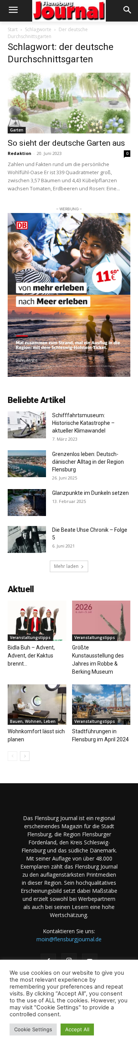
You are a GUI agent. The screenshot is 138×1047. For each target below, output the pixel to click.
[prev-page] (12, 756)
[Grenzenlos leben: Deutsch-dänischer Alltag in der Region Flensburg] (27, 463)
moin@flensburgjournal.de (69, 939)
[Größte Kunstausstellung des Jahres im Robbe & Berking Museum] (101, 621)
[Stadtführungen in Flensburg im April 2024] (101, 704)
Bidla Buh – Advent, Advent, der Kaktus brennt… (31, 655)
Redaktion (19, 153)
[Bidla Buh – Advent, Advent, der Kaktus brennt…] (37, 621)
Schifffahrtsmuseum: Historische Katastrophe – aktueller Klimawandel (83, 423)
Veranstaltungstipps (30, 637)
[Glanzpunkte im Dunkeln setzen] (27, 502)
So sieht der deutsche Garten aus (66, 143)
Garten (16, 130)
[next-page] (25, 756)
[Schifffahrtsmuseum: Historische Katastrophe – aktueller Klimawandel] (27, 424)
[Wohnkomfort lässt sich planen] (37, 704)
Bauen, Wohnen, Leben (33, 721)
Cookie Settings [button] (33, 1029)
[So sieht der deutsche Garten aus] (69, 103)
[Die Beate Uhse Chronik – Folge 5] (27, 539)
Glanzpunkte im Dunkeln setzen (90, 493)
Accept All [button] (77, 1029)
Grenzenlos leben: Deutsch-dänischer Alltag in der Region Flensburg (88, 462)
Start (13, 29)
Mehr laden (66, 566)
